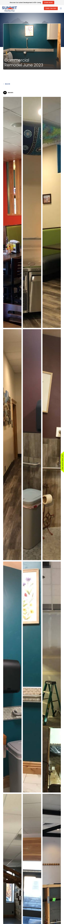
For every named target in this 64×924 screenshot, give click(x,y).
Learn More (48, 2)
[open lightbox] (12, 212)
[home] (9, 9)
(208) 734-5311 (50, 8)
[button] (60, 8)
